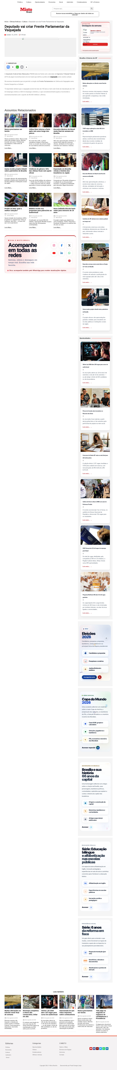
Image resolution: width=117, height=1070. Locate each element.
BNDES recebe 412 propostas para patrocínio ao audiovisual (40, 210)
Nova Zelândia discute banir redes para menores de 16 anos (64, 210)
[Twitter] (100, 1048)
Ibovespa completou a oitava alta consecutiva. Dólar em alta (31, 1013)
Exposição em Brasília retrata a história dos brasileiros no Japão (62, 171)
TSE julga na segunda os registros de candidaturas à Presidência (102, 1014)
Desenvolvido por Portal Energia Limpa (70, 1065)
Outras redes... (26, 67)
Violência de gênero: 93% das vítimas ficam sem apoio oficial (40, 171)
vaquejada (53, 77)
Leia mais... (86, 101)
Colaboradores (82, 2)
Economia (52, 2)
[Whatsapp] (103, 1048)
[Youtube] (90, 1048)
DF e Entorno (95, 2)
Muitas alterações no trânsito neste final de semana (13, 1012)
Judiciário (70, 2)
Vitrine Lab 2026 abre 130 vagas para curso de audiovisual (49, 1012)
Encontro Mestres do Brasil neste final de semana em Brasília (64, 131)
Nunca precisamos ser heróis (85, 1012)
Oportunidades (40, 2)
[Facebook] (94, 1048)
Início (6, 21)
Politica (19, 2)
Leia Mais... (8, 148)
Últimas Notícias (15, 21)
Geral (61, 2)
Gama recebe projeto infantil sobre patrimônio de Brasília (16, 170)
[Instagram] (97, 1048)
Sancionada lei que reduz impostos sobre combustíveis (67, 1012)
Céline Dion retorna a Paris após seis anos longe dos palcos (39, 131)
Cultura (28, 2)
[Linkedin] (107, 1048)
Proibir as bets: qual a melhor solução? (13, 209)
